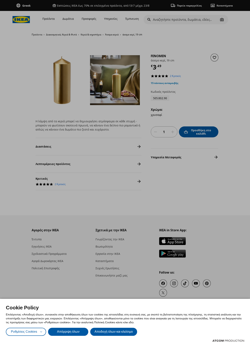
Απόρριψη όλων (68, 331)
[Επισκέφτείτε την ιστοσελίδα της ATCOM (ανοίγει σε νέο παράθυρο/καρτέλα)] (228, 340)
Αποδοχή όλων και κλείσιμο (114, 331)
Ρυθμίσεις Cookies (24, 331)
